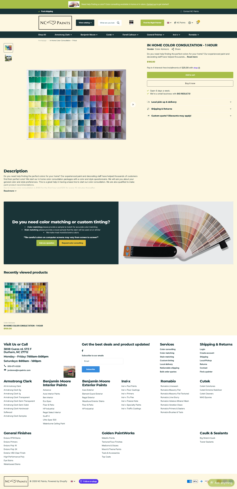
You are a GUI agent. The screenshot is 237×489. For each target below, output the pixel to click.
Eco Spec (47, 401)
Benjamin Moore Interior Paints (57, 383)
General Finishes (154, 34)
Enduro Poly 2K (10, 449)
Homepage (42, 40)
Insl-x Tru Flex (127, 397)
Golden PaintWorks (118, 433)
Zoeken (118, 23)
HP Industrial (48, 409)
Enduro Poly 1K (10, 445)
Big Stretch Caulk (207, 438)
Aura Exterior (88, 390)
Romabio (193, 34)
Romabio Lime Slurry (170, 397)
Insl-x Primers (127, 393)
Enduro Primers (10, 442)
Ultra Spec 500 (49, 420)
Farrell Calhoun (129, 34)
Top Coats (106, 457)
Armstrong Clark (62, 34)
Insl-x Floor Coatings (130, 390)
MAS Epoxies (206, 397)
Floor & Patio (48, 405)
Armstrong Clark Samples (15, 416)
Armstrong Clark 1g (12, 393)
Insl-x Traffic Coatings (131, 408)
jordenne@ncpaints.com (19, 370)
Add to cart (190, 75)
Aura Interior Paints (51, 394)
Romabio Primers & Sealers (173, 408)
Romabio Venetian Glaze (171, 405)
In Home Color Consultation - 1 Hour (23, 326)
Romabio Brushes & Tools (172, 412)
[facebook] (82, 351)
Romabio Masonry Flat (170, 390)
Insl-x (175, 34)
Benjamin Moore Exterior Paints (96, 383)
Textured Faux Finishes (112, 442)
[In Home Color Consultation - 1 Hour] (26, 298)
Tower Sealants (207, 442)
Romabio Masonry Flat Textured (175, 393)
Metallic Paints (108, 438)
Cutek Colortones (207, 386)
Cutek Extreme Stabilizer (211, 390)
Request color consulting (72, 243)
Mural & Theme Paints (111, 449)
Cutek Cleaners (206, 393)
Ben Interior (48, 397)
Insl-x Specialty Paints (131, 405)
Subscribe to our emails (93, 355)
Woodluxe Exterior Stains (93, 401)
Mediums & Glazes (110, 445)
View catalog (84, 23)
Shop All (42, 34)
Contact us (151, 4)
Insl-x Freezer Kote (129, 401)
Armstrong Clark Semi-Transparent (19, 401)
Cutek (109, 34)
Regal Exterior (88, 397)
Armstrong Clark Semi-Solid (16, 405)
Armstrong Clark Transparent (17, 397)
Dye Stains (8, 460)
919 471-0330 (14, 366)
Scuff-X (46, 416)
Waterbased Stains (12, 464)
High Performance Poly (14, 457)
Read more (192, 57)
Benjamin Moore (88, 34)
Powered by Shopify (57, 481)
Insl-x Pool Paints (129, 386)
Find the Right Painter (152, 23)
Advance (47, 390)
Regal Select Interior (52, 412)
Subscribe (90, 369)
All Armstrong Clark (12, 386)
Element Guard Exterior (92, 394)
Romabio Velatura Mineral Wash (175, 401)
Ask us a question (46, 243)
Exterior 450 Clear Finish (14, 453)
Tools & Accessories (111, 453)
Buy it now (190, 83)
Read (9, 191)
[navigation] (8, 48)
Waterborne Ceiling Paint (54, 423)
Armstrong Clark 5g (12, 390)
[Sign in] (190, 23)
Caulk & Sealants (214, 433)
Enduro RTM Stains (12, 438)
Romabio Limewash (169, 386)
